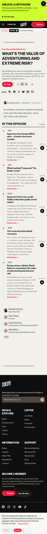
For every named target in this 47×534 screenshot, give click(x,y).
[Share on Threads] (19, 91)
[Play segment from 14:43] (3, 194)
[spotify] (26, 85)
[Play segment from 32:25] (3, 263)
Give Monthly (23, 493)
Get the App (9, 17)
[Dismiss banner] (43, 3)
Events (5, 434)
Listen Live (12, 24)
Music (27, 419)
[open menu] (4, 24)
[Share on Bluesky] (23, 91)
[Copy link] (10, 92)
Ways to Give (30, 456)
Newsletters (7, 459)
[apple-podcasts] (22, 85)
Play (9, 84)
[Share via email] (32, 92)
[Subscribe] (42, 399)
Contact (5, 463)
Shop (27, 459)
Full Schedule (30, 427)
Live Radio (29, 416)
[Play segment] (42, 148)
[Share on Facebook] (14, 91)
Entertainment (8, 423)
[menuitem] (32, 84)
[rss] (18, 85)
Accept (17, 530)
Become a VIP (30, 452)
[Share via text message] (28, 91)
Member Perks (30, 463)
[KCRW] (6, 386)
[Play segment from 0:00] (3, 131)
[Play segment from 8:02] (3, 165)
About (4, 448)
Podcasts (28, 423)
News (6, 337)
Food (4, 426)
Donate (40, 24)
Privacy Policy (23, 523)
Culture (5, 430)
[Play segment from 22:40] (3, 228)
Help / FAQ (6, 456)
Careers (5, 452)
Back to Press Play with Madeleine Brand (19, 42)
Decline (6, 530)
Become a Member (32, 448)
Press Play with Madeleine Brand (14, 49)
